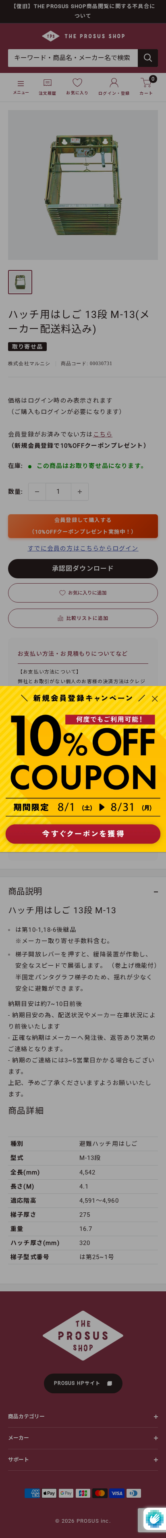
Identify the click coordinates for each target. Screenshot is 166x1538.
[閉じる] (155, 698)
